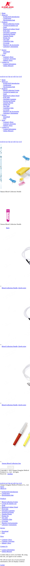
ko (9, 76)
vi (19, 76)
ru (11, 76)
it (7, 76)
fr (16, 76)
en (1, 76)
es (6, 76)
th (14, 76)
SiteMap (10, 474)
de (3, 76)
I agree (2, 565)
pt (4, 76)
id (21, 76)
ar (17, 76)
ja (13, 76)
